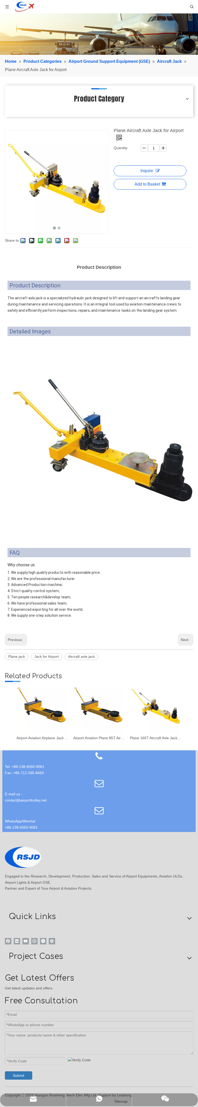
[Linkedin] (17, 941)
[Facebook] (8, 941)
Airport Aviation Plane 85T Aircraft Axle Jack (99, 738)
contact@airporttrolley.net (26, 800)
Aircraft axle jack (81, 656)
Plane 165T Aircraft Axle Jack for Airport (156, 738)
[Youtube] (25, 941)
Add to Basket (147, 184)
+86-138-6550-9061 (21, 827)
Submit (18, 1075)
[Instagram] (34, 941)
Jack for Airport (46, 656)
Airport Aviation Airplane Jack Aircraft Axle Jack (42, 738)
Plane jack (16, 656)
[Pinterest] (43, 941)
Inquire (147, 171)
